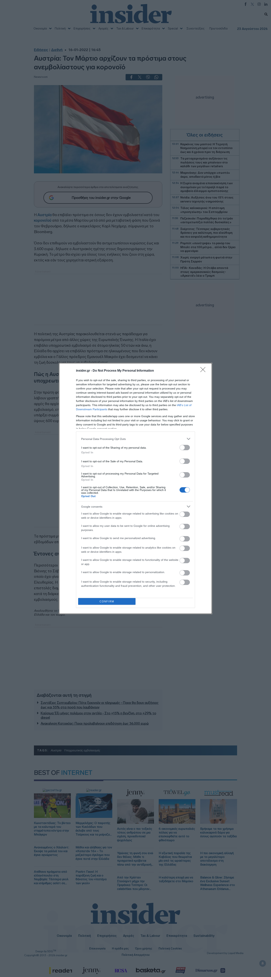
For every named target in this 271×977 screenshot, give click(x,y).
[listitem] (135, 439)
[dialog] (135, 488)
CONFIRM (107, 601)
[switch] (185, 447)
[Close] (204, 371)
